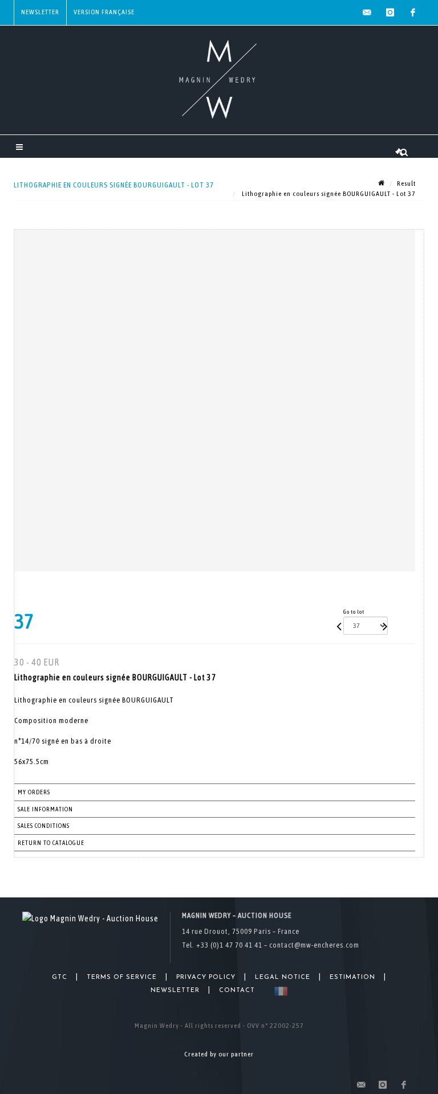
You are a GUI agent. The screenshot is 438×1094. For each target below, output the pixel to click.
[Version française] (278, 991)
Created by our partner (219, 1054)
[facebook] (413, 12)
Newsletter (40, 12)
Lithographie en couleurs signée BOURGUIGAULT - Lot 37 (328, 194)
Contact (237, 990)
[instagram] (390, 12)
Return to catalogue (51, 842)
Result (406, 183)
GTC (59, 977)
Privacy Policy (206, 977)
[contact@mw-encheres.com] (367, 12)
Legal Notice (282, 977)
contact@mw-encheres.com (314, 945)
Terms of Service (122, 977)
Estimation (352, 977)
